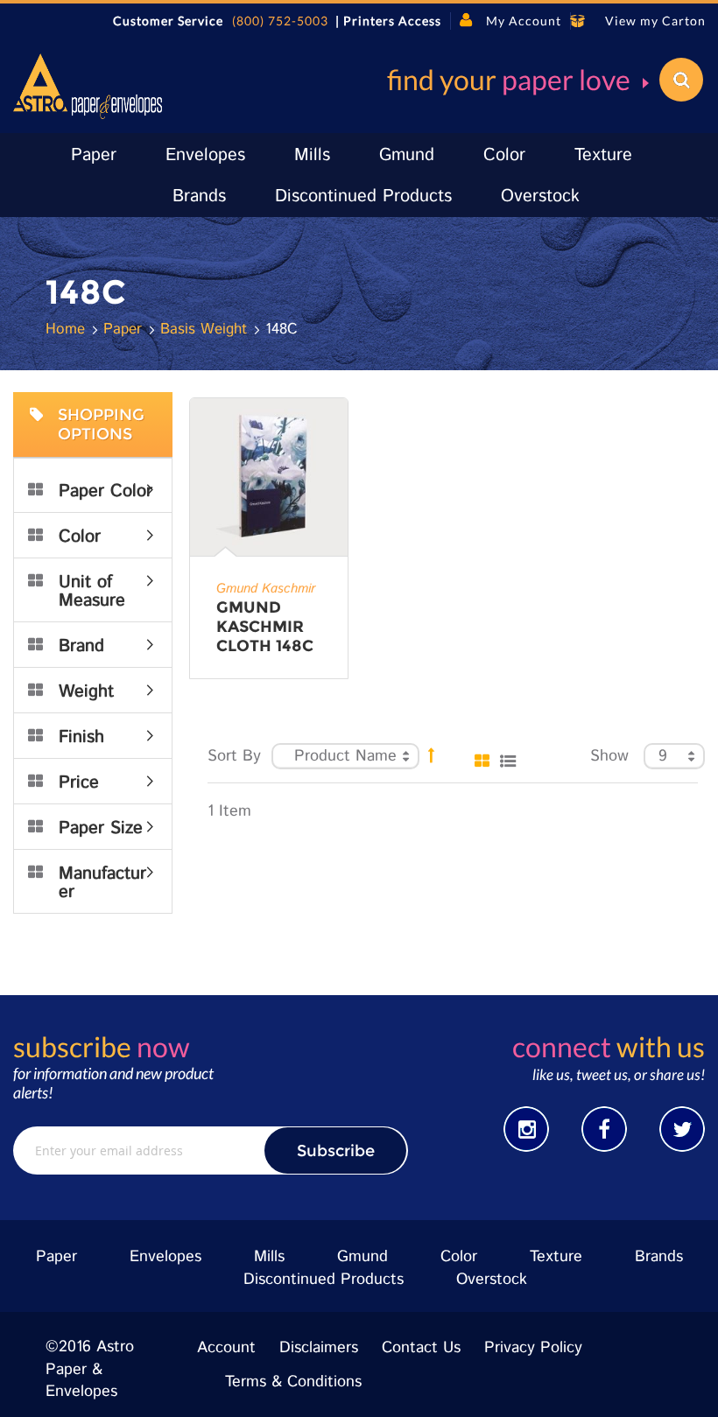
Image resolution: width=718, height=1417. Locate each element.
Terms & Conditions (293, 1382)
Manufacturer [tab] (102, 883)
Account (226, 1347)
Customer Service (168, 20)
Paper (125, 329)
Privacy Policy (533, 1347)
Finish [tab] (81, 737)
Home (68, 329)
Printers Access (392, 20)
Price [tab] (79, 783)
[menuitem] (93, 155)
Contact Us (421, 1347)
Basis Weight (206, 329)
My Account (523, 20)
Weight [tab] (86, 692)
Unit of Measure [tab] (92, 592)
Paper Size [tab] (101, 828)
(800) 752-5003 (280, 20)
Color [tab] (80, 537)
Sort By (234, 756)
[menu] (359, 175)
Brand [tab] (81, 646)
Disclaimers (318, 1347)
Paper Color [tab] (105, 491)
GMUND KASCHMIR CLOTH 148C (264, 627)
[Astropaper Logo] (87, 86)
